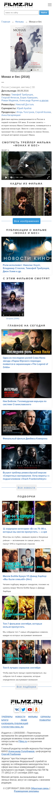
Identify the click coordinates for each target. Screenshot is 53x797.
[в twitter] (23, 709)
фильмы (33, 717)
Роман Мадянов (9, 100)
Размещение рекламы (26, 791)
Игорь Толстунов (25, 112)
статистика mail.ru (12, 727)
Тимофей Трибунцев (22, 94)
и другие (44, 100)
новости (20, 717)
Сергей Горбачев (11, 754)
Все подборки (26, 686)
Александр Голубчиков (21, 751)
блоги (4, 720)
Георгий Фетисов (10, 97)
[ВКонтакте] (16, 709)
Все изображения (26, 221)
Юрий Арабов (24, 108)
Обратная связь (40, 788)
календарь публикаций (14, 723)
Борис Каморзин (28, 97)
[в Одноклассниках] (36, 709)
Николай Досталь (25, 104)
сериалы (45, 717)
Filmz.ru (23, 741)
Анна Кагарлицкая (10, 115)
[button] (48, 201)
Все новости (26, 487)
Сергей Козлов (43, 112)
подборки (45, 720)
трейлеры (7, 717)
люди (24, 720)
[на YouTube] (29, 709)
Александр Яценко (29, 100)
